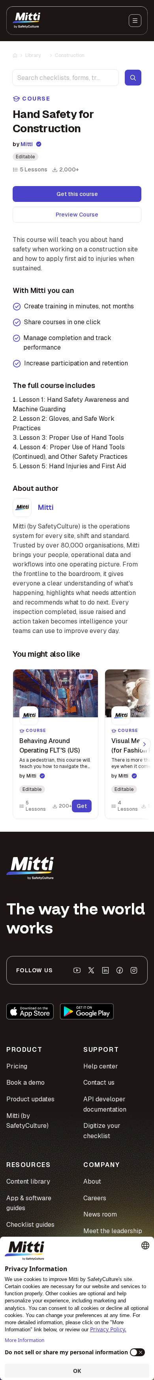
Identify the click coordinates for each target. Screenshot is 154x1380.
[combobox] (65, 78)
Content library (28, 1181)
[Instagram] (134, 970)
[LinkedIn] (105, 970)
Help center (100, 1066)
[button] (55, 744)
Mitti (27, 144)
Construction (70, 55)
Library (33, 55)
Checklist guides (30, 1224)
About (92, 1181)
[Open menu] (135, 20)
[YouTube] (77, 970)
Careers (94, 1198)
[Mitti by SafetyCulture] (26, 21)
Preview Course (77, 214)
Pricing (16, 1066)
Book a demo (25, 1082)
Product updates (30, 1099)
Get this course (77, 194)
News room (100, 1214)
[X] (91, 970)
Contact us (99, 1082)
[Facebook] (120, 970)
